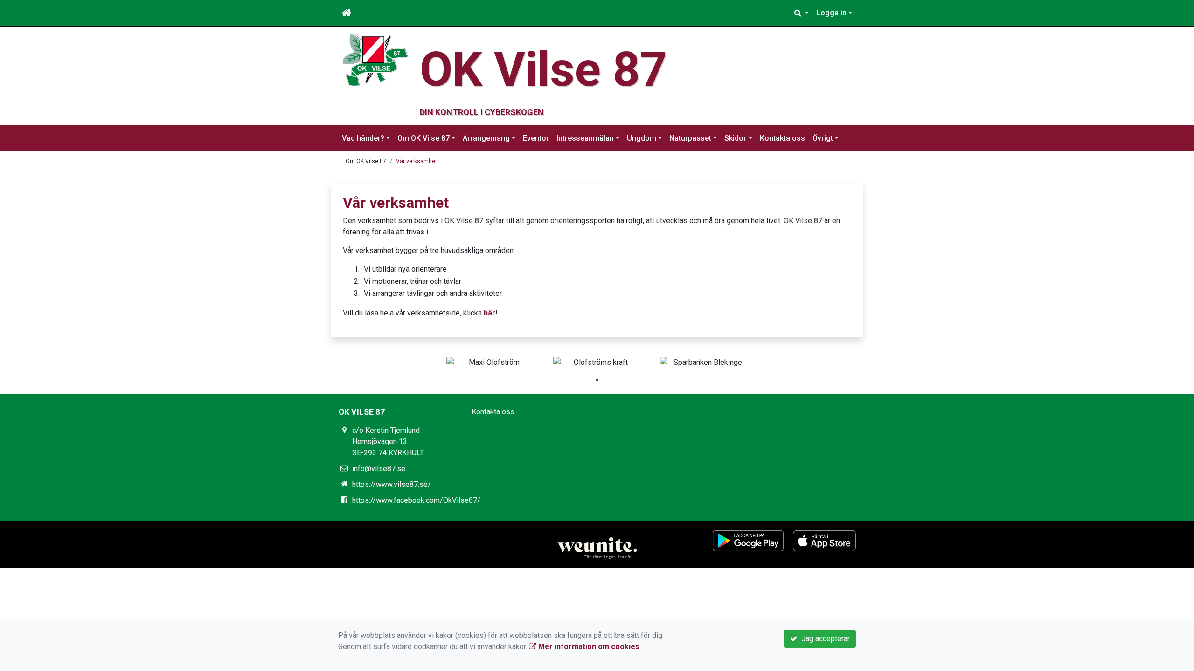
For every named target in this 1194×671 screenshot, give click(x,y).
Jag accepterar (824, 638)
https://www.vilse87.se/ (391, 484)
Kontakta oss (782, 138)
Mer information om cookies (587, 646)
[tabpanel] (490, 362)
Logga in (831, 12)
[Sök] (801, 13)
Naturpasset (690, 138)
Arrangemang (486, 138)
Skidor (735, 138)
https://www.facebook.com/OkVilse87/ (416, 500)
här (489, 312)
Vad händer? (363, 138)
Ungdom (641, 138)
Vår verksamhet (416, 161)
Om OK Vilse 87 (423, 138)
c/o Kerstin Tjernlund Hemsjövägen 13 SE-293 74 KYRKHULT (388, 441)
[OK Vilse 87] (375, 59)
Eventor (536, 138)
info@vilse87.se (378, 468)
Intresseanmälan (585, 138)
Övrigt (822, 138)
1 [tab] (597, 379)
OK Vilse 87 (543, 69)
